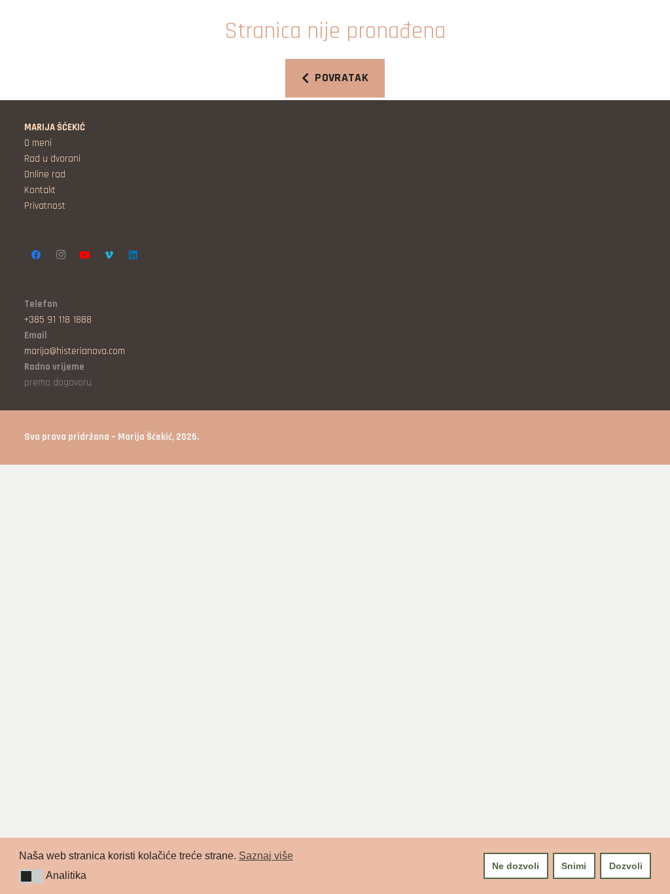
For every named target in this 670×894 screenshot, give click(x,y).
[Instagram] (60, 255)
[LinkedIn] (133, 255)
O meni (38, 143)
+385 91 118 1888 (58, 319)
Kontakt (40, 190)
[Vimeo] (109, 255)
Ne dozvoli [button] (515, 866)
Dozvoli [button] (626, 866)
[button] (31, 876)
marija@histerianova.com (74, 351)
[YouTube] (85, 255)
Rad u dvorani (52, 158)
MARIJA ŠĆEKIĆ (54, 127)
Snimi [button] (573, 866)
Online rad (44, 174)
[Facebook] (36, 255)
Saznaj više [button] (266, 855)
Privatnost (44, 206)
